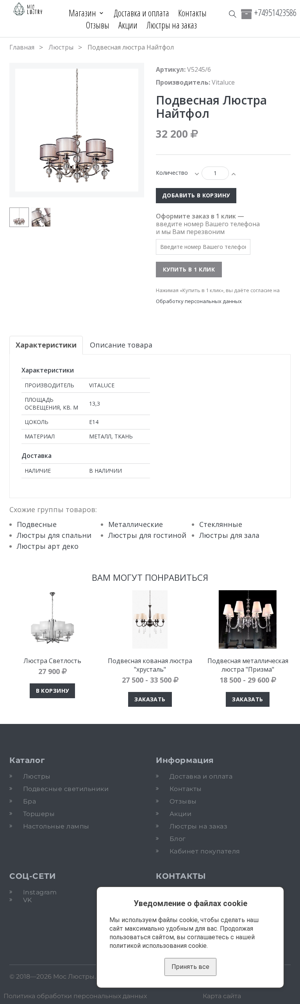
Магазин (82, 13)
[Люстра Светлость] (52, 619)
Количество (172, 172)
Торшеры (39, 814)
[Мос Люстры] (27, 9)
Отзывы (97, 25)
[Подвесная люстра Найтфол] (19, 217)
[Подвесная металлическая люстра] (248, 619)
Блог (178, 839)
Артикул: (171, 69)
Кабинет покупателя (205, 851)
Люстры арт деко (48, 546)
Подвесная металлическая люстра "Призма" (247, 665)
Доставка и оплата (141, 13)
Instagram (40, 892)
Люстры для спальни (54, 535)
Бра (29, 801)
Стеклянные (220, 524)
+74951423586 (275, 12)
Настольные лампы (56, 826)
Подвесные (37, 524)
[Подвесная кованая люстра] (150, 619)
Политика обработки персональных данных (75, 996)
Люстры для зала (229, 535)
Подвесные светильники (66, 789)
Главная (21, 47)
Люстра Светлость (52, 660)
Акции (128, 25)
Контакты (192, 13)
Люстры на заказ (171, 25)
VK (27, 900)
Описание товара (121, 344)
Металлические (135, 524)
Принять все (190, 966)
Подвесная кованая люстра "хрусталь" (150, 665)
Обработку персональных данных (199, 301)
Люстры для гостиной (147, 535)
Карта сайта (222, 996)
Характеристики (46, 344)
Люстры (60, 47)
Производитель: (183, 82)
